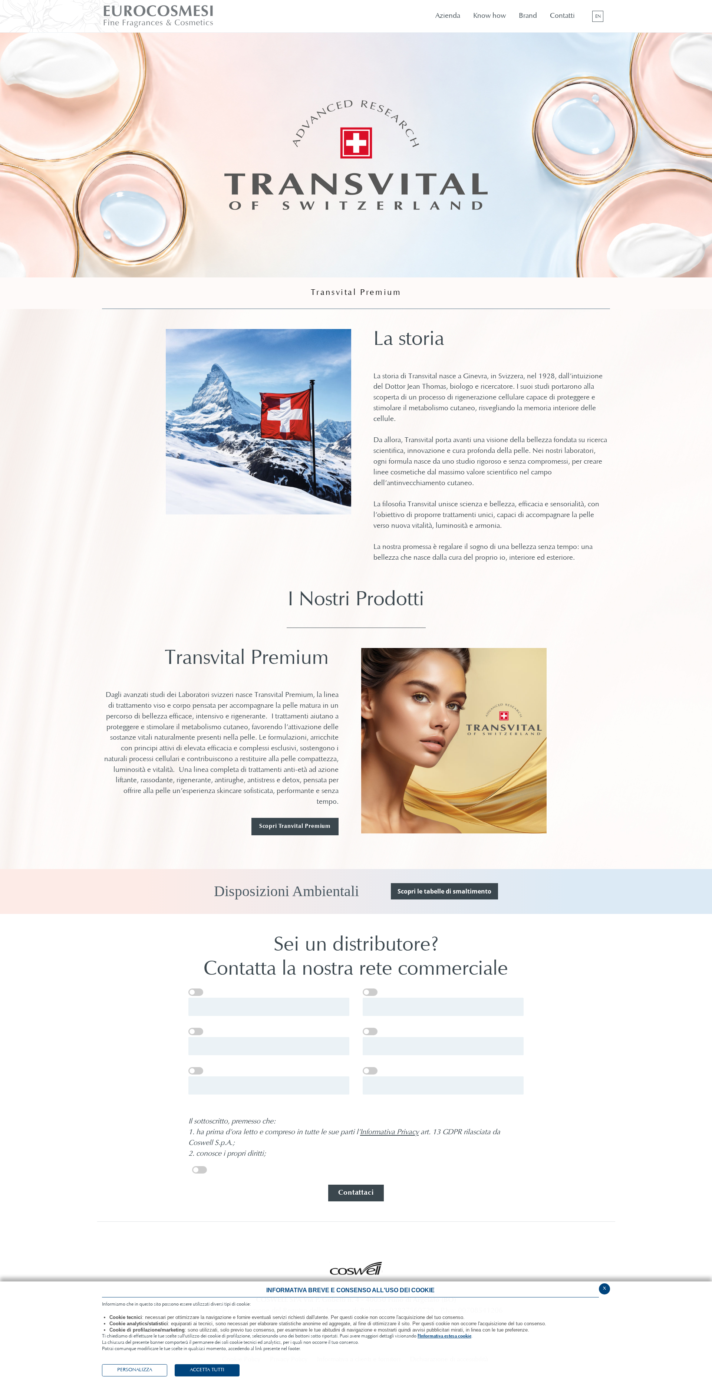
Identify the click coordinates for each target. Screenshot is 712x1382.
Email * (370, 1031)
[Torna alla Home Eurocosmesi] (176, 16)
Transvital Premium (356, 293)
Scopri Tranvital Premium (295, 826)
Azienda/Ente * (370, 992)
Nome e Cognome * (195, 992)
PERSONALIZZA (134, 1370)
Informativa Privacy (389, 1132)
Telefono (195, 1071)
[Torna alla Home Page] (356, 1268)
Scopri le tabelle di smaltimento (444, 891)
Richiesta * (370, 1071)
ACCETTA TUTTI (207, 1370)
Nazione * (195, 1031)
